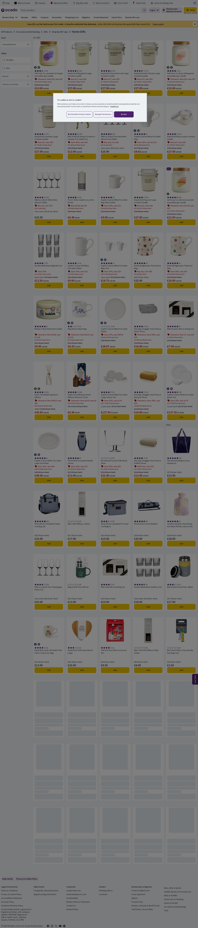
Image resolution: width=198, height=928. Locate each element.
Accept (124, 114)
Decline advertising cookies (79, 114)
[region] (100, 107)
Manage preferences (103, 114)
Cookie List (114, 106)
